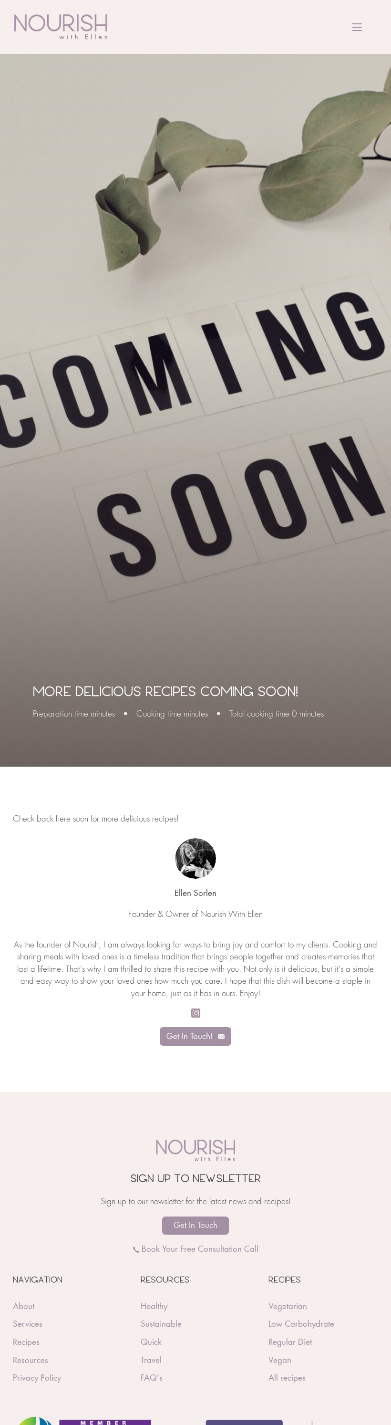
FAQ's (152, 1378)
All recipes (287, 1378)
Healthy (154, 1306)
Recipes (26, 1342)
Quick (151, 1342)
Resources (30, 1360)
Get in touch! (189, 1036)
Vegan (279, 1360)
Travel (151, 1360)
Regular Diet (290, 1342)
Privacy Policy (37, 1378)
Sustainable (161, 1324)
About (23, 1306)
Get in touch (195, 1225)
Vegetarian (287, 1306)
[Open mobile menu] (357, 27)
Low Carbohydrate (301, 1324)
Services (27, 1324)
